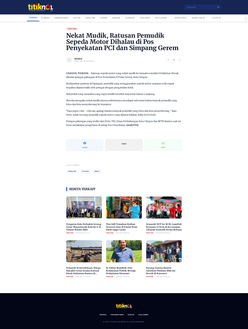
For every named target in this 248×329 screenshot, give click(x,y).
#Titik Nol (85, 171)
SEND (163, 147)
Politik (77, 18)
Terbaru (33, 17)
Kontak (131, 314)
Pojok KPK (217, 18)
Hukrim (103, 18)
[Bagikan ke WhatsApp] (179, 60)
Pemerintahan (61, 18)
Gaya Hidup (145, 18)
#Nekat (97, 171)
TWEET (124, 144)
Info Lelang (161, 18)
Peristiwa (90, 18)
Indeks (46, 18)
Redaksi (103, 314)
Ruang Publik (198, 18)
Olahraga (130, 18)
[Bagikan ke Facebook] (168, 60)
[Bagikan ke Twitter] (174, 60)
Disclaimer (143, 314)
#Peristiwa (72, 171)
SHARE (84, 147)
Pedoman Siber (117, 314)
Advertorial (181, 18)
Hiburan (116, 18)
